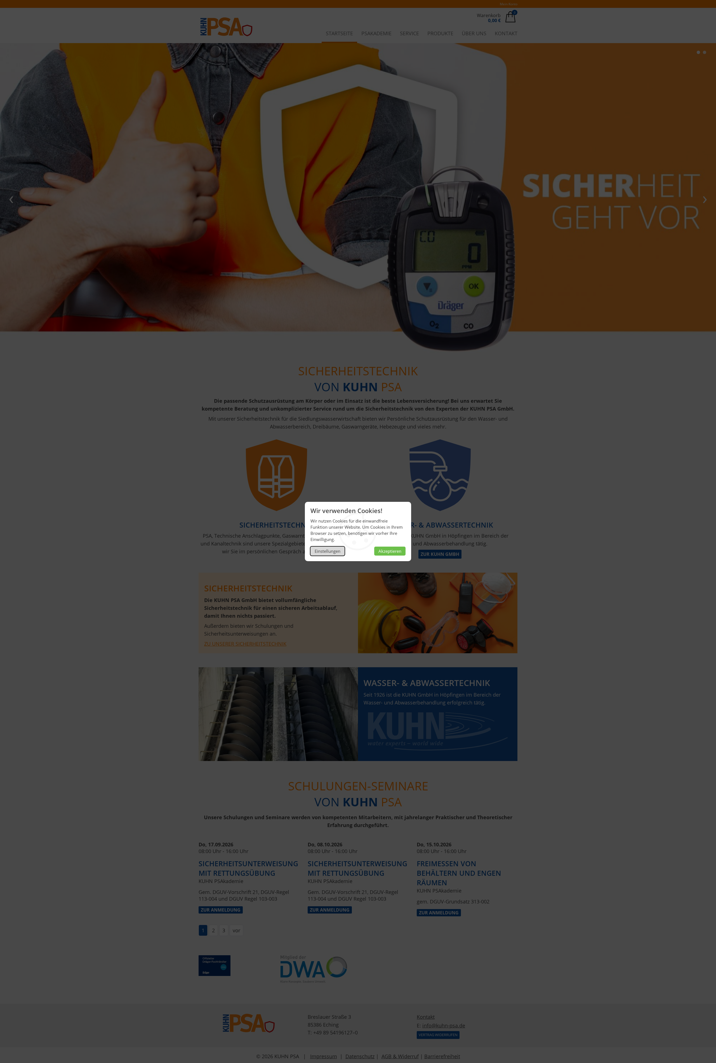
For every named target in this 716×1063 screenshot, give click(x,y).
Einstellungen (327, 551)
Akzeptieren (389, 551)
